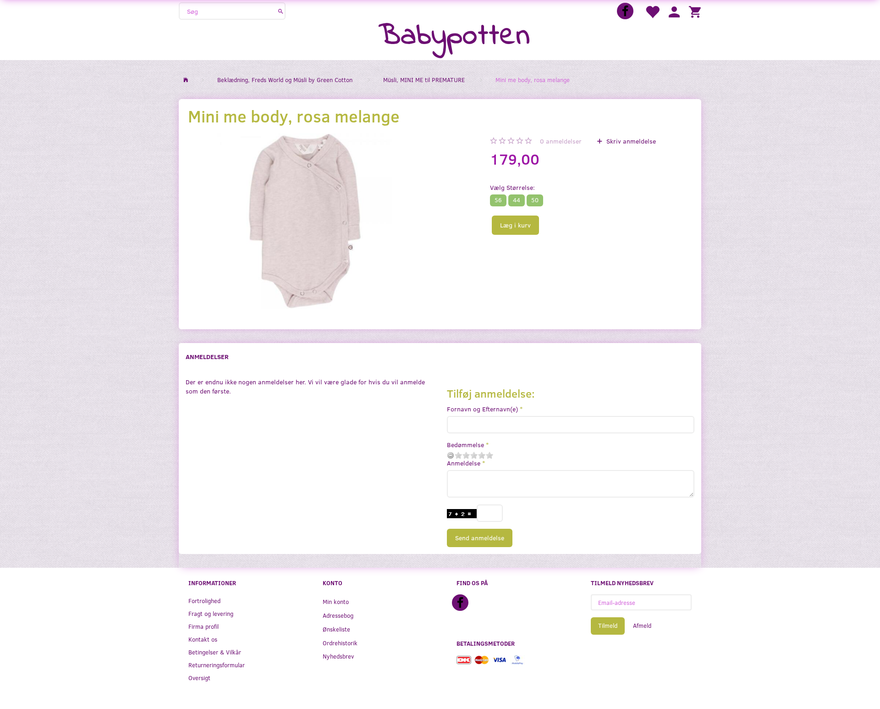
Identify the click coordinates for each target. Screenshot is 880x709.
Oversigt (199, 677)
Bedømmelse (465, 444)
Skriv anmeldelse (630, 141)
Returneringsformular (216, 665)
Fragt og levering (210, 613)
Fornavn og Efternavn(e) (482, 408)
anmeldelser (561, 141)
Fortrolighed (204, 600)
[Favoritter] (652, 11)
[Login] (674, 11)
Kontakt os (202, 639)
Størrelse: (512, 187)
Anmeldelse (463, 463)
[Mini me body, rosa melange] (304, 221)
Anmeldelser (207, 356)
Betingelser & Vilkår (214, 652)
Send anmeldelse (479, 537)
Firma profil (203, 626)
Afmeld (642, 625)
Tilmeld (607, 625)
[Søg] (280, 11)
